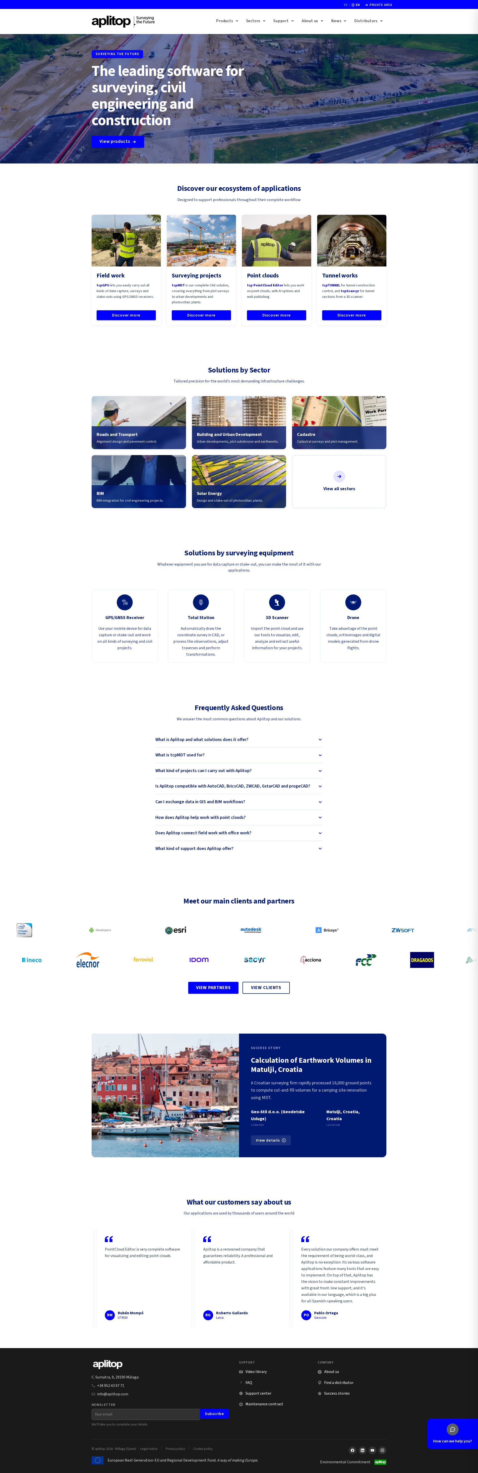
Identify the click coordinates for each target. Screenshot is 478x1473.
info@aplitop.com (112, 1394)
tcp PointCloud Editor (265, 285)
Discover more (126, 315)
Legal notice (149, 1448)
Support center (255, 1393)
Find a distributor (339, 1382)
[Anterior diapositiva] (100, 1278)
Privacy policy (175, 1448)
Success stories (337, 1393)
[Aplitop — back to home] (108, 1364)
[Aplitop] (123, 21)
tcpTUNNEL (331, 285)
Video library (253, 1372)
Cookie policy (203, 1448)
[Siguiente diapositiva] (378, 1278)
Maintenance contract (264, 1404)
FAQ (248, 1382)
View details (268, 1140)
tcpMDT (178, 285)
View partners (213, 988)
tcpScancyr (350, 291)
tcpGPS (103, 285)
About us (331, 1371)
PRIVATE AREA (378, 4)
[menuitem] (227, 21)
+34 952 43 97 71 (110, 1385)
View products (115, 141)
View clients (266, 988)
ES (346, 5)
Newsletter (104, 1404)
